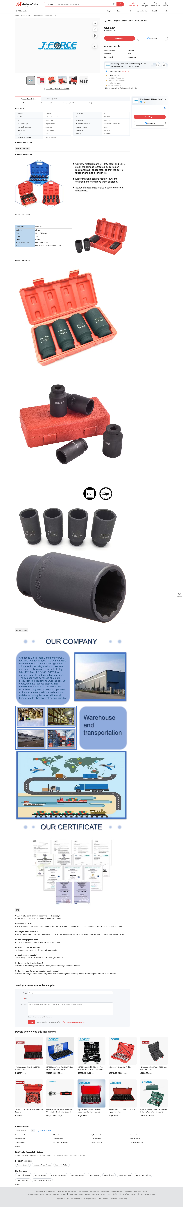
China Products (50, 1191)
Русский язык (73, 1194)
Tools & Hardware (26, 15)
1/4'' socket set (96, 1139)
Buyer (119, 11)
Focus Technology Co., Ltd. (77, 1198)
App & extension (142, 11)
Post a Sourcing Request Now (74, 1022)
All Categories (22, 11)
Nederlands (95, 1194)
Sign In (107, 88)
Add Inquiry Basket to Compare (57, 89)
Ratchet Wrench (135, 1139)
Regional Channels (116, 1191)
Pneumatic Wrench (50, 15)
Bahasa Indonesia (150, 1194)
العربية (103, 1194)
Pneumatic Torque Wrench (42, 1165)
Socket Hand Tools (23, 1180)
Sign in (165, 6)
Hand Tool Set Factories (58, 1175)
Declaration (113, 1198)
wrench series (96, 1142)
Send (31, 1022)
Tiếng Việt (140, 1194)
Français (63, 1194)
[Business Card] (165, 108)
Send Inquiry (119, 38)
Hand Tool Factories (23, 1175)
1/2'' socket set (20, 1139)
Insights (145, 1191)
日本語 (115, 1194)
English (42, 1194)
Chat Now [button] (153, 38)
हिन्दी (120, 1194)
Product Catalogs (45, 1130)
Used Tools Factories (77, 1175)
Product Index (128, 1191)
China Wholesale (83, 1191)
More (17, 1184)
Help (129, 11)
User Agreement (103, 1198)
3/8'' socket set (58, 1139)
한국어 (109, 1194)
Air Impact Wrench (23, 1165)
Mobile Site (137, 1191)
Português (56, 1194)
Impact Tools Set (94, 1175)
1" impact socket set (136, 1142)
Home (17, 15)
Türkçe (133, 1194)
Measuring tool (58, 1135)
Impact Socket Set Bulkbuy (42, 1180)
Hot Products (39, 1191)
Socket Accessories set (60, 1142)
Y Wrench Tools (109, 1175)
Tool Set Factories (40, 1175)
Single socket (134, 1135)
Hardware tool (20, 1135)
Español (48, 1194)
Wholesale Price (94, 1191)
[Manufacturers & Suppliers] (26, 4)
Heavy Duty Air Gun (61, 1165)
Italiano (81, 1194)
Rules (166, 11)
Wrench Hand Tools (124, 1175)
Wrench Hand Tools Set (143, 1175)
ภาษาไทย (126, 1194)
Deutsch (87, 1194)
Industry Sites (105, 1191)
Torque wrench (20, 1142)
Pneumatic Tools (38, 15)
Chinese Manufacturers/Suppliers (66, 1191)
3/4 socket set (96, 1135)
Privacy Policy (123, 1198)
